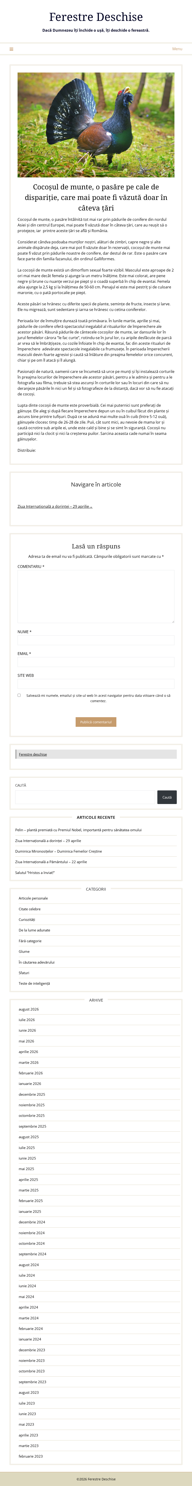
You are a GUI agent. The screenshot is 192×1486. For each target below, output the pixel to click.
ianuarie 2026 (30, 1083)
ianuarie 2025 (30, 1211)
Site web (26, 675)
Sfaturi (24, 972)
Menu (177, 48)
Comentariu (31, 566)
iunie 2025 (27, 1158)
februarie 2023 (31, 1456)
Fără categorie (30, 940)
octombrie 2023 (32, 1371)
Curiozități (27, 919)
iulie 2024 (27, 1275)
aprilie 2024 (28, 1307)
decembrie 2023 (32, 1350)
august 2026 (29, 1009)
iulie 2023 (27, 1403)
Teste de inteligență (34, 983)
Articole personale (33, 898)
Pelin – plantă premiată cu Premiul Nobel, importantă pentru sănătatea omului (78, 829)
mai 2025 (26, 1168)
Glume (24, 951)
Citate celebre (30, 909)
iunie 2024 (27, 1285)
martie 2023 (29, 1445)
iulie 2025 (27, 1147)
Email (24, 653)
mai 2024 (26, 1296)
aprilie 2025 (28, 1179)
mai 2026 (26, 1041)
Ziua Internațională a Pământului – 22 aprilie (51, 861)
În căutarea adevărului (37, 962)
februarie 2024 (31, 1328)
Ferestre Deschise (96, 16)
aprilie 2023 (28, 1435)
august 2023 (29, 1392)
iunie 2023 (27, 1413)
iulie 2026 (27, 1019)
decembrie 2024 (32, 1222)
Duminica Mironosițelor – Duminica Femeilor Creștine (58, 851)
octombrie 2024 (32, 1243)
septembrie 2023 (32, 1381)
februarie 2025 (31, 1200)
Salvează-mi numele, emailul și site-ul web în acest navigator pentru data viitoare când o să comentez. (98, 698)
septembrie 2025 (32, 1126)
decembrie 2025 (32, 1094)
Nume (25, 631)
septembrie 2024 (32, 1254)
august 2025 (29, 1136)
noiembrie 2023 (32, 1360)
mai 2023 (26, 1424)
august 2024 (29, 1264)
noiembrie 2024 (32, 1232)
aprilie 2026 (28, 1051)
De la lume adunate (34, 930)
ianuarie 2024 (30, 1339)
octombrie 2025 (32, 1115)
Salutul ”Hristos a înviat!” (35, 872)
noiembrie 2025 (32, 1105)
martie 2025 (29, 1190)
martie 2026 (29, 1062)
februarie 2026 (31, 1073)
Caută (20, 785)
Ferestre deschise (33, 754)
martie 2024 (29, 1318)
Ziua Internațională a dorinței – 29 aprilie (48, 840)
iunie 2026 (27, 1030)
